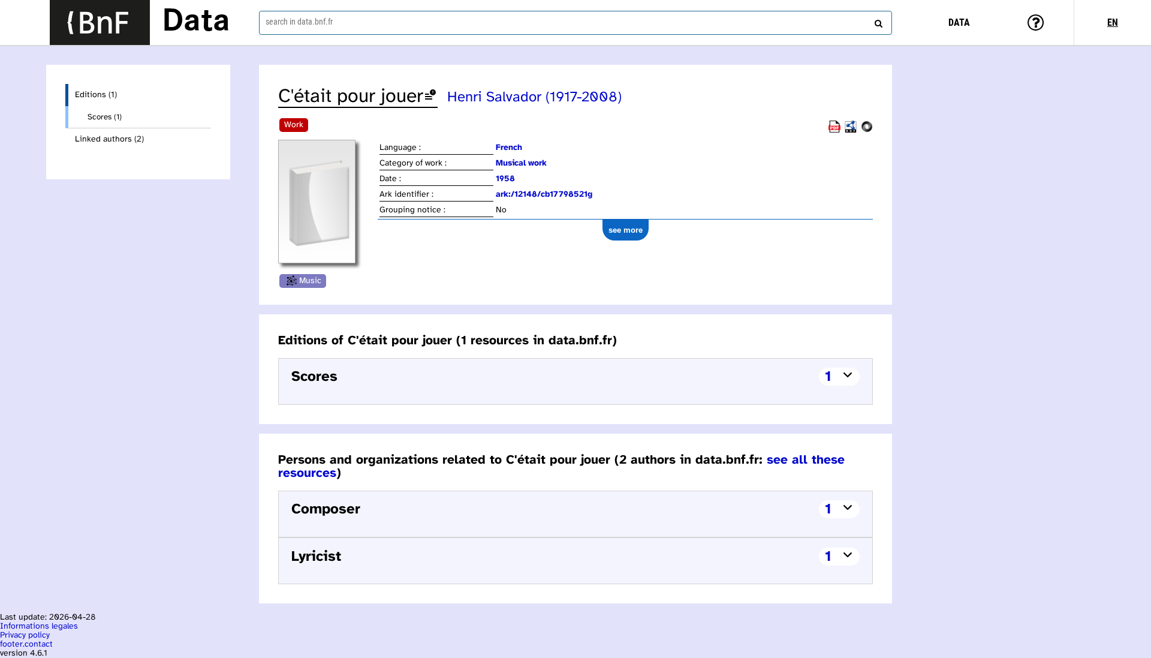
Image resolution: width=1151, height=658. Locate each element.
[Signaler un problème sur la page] (430, 97)
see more (625, 230)
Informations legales (39, 626)
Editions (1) (96, 95)
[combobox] (575, 23)
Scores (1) (105, 117)
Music (310, 281)
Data (196, 22)
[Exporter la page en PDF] (834, 130)
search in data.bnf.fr (299, 21)
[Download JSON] (867, 130)
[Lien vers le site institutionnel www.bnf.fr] (100, 22)
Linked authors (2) (109, 139)
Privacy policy (25, 635)
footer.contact (26, 644)
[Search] (877, 21)
